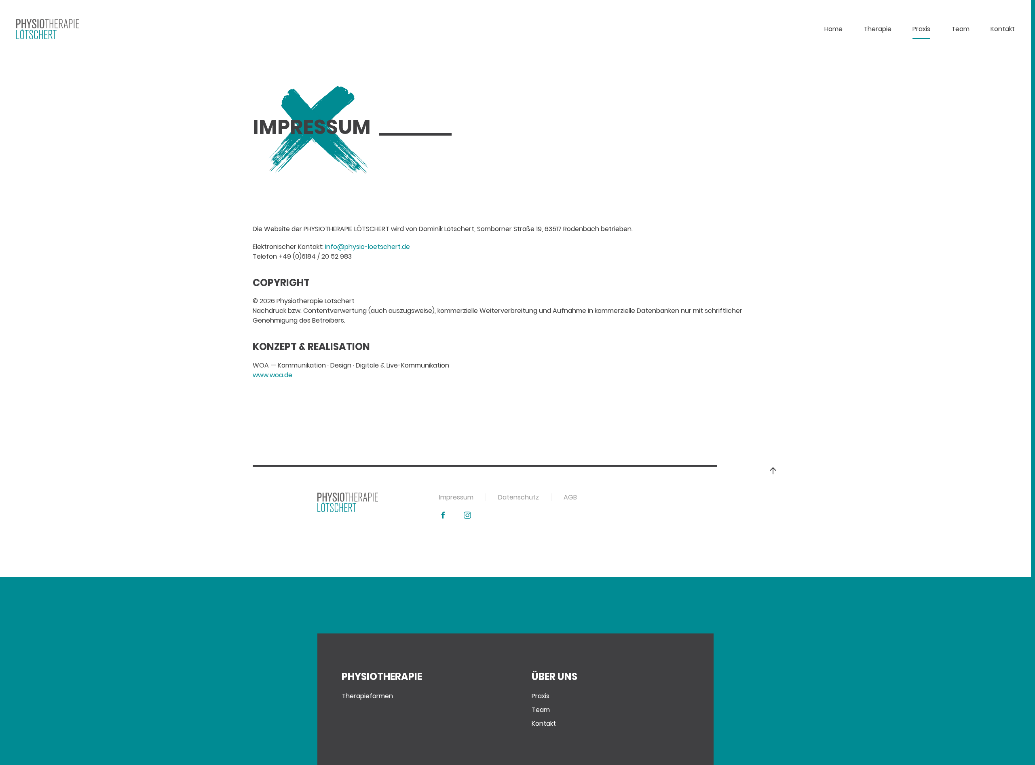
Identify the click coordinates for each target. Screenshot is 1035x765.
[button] (773, 470)
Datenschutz (518, 497)
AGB (570, 497)
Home (833, 29)
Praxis (921, 29)
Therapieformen (367, 696)
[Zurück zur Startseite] (47, 29)
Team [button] (960, 29)
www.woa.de (272, 375)
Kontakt (1003, 29)
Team (541, 709)
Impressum (456, 497)
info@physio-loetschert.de (367, 246)
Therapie (877, 29)
